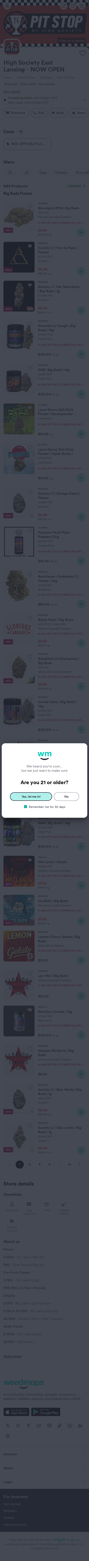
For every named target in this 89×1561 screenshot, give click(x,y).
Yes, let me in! (31, 796)
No (66, 796)
